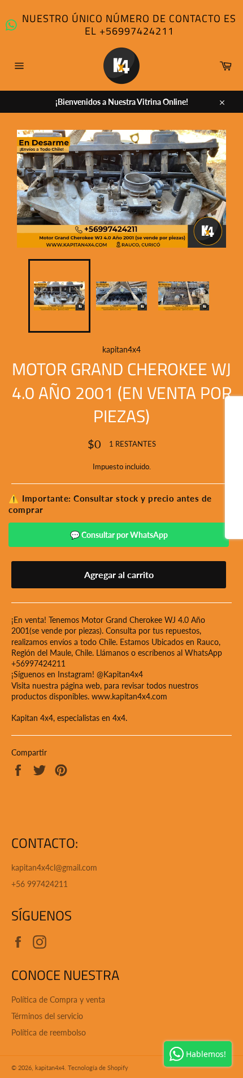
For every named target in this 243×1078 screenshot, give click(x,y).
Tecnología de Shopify (98, 1067)
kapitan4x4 (49, 1067)
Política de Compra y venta (58, 999)
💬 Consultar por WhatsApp (119, 535)
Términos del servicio (47, 1016)
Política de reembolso (48, 1032)
